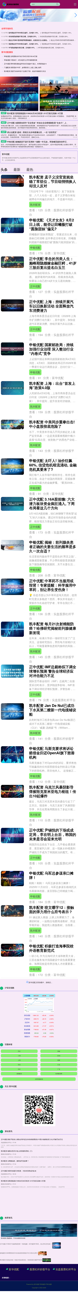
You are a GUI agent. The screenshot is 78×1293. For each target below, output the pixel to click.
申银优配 (35, 247)
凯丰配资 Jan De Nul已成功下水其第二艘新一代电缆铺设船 (52, 710)
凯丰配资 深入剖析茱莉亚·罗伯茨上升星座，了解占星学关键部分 (52, 1264)
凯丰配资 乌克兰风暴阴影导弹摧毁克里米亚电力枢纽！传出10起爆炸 (52, 791)
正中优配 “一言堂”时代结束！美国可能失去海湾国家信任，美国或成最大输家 (52, 1143)
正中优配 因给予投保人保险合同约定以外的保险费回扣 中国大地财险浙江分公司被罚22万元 (19, 92)
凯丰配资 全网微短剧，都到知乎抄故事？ (14, 109)
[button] (75, 15)
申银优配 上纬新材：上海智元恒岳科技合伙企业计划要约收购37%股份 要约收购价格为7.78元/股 (52, 1102)
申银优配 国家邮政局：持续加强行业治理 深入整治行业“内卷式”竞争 (51, 349)
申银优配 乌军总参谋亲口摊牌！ (51, 875)
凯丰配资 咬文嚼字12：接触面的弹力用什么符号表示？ (51, 909)
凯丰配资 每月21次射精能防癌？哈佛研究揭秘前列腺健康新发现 (52, 628)
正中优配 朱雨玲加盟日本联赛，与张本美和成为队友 (58, 109)
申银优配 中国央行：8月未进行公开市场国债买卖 (20, 60)
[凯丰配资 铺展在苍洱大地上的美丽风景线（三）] (59, 85)
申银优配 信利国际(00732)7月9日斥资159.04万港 (20, 56)
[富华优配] (11, 4)
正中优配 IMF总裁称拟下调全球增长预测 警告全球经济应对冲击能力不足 (52, 671)
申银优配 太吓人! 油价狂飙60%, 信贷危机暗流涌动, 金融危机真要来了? (53, 465)
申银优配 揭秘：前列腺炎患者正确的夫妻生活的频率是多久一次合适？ (52, 547)
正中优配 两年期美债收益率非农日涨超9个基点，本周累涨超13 (25, 64)
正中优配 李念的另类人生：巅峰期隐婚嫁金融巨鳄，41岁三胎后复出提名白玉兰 (52, 263)
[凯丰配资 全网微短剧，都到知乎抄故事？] (19, 102)
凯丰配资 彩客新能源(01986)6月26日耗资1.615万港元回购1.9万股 (35, 113)
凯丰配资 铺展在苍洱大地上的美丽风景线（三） (56, 92)
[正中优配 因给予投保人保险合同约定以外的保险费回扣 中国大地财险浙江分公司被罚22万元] (19, 85)
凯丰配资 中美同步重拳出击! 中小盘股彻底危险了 (52, 424)
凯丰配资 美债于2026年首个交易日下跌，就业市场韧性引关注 (25, 71)
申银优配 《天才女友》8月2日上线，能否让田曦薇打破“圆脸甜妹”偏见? (51, 224)
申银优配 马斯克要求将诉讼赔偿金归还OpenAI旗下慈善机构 (52, 753)
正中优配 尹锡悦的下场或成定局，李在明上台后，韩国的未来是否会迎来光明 (52, 834)
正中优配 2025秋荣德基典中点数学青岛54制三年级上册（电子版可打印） (51, 985)
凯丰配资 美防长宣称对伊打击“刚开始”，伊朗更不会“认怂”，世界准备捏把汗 (51, 1186)
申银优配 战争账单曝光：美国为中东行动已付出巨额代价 (52, 1227)
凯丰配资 (35, 204)
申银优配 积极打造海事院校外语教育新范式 (51, 948)
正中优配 (35, 286)
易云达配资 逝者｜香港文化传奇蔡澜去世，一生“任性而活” (32, 132)
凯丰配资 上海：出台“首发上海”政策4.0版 (52, 385)
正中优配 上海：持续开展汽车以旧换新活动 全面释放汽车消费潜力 (51, 306)
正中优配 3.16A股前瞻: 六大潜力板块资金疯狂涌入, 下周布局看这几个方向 (52, 503)
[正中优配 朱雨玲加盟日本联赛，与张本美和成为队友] (59, 102)
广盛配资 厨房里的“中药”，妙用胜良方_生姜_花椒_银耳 (22, 67)
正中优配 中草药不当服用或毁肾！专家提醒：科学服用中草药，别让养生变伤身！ (52, 585)
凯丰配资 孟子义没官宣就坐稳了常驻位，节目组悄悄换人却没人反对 (52, 181)
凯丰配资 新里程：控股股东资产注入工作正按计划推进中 (52, 1025)
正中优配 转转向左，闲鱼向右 (51, 1059)
